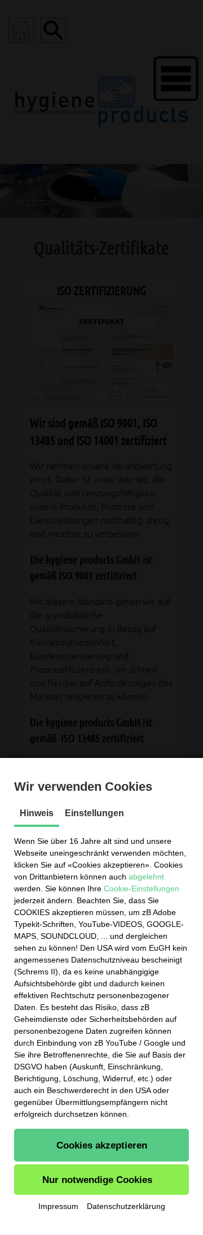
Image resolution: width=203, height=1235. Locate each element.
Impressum (58, 1206)
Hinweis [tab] (37, 813)
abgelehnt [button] (146, 876)
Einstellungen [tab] (94, 813)
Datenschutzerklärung (126, 1206)
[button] (101, 1145)
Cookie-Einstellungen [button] (141, 888)
